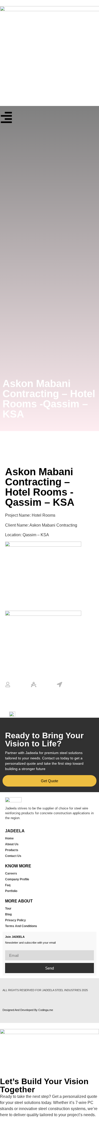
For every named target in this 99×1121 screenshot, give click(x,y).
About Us (12, 844)
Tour (8, 908)
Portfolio (11, 891)
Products (11, 850)
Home (9, 838)
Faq (7, 885)
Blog (8, 914)
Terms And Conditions (21, 926)
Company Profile (17, 879)
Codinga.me (45, 1009)
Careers (11, 873)
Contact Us (13, 856)
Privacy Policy (15, 920)
